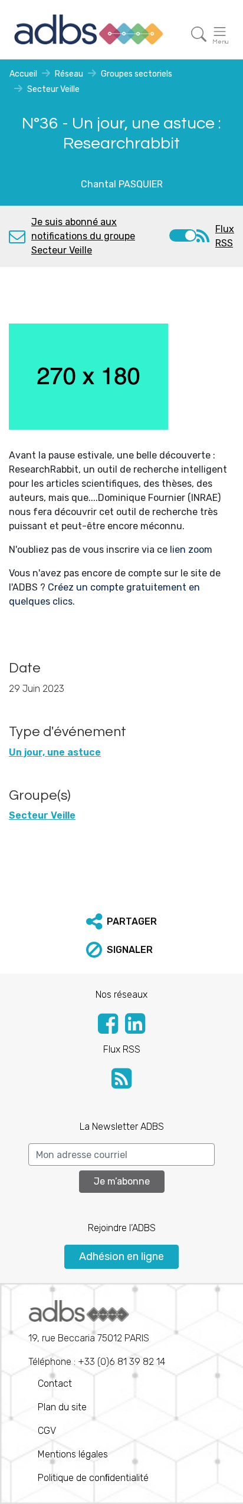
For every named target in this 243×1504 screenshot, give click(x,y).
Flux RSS (224, 236)
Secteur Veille (53, 89)
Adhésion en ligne (121, 1256)
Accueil (23, 74)
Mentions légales (73, 1454)
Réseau (69, 74)
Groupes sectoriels (136, 74)
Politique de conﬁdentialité (93, 1477)
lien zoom (190, 549)
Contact (55, 1383)
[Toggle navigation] (198, 34)
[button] (121, 922)
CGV (47, 1430)
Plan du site (62, 1407)
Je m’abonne (122, 1181)
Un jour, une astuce (55, 752)
